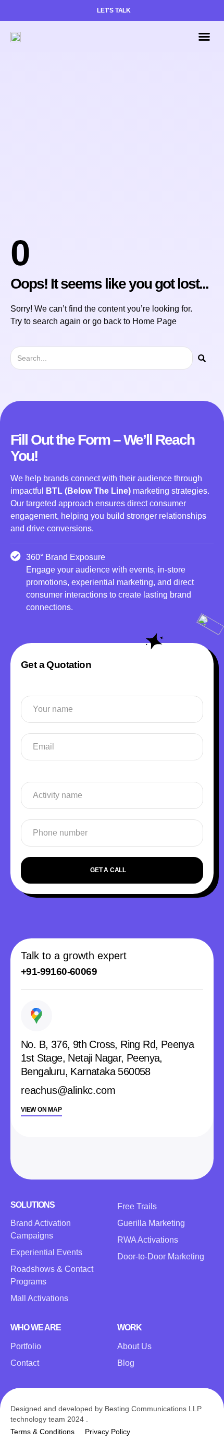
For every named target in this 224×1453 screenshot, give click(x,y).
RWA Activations (147, 1239)
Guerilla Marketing (151, 1223)
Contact (24, 1363)
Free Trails (137, 1206)
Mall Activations (39, 1298)
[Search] (202, 358)
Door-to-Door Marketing (160, 1256)
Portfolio (25, 1346)
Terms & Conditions (42, 1431)
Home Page (154, 321)
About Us (134, 1346)
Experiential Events (46, 1252)
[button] (204, 36)
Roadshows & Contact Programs (51, 1275)
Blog (125, 1363)
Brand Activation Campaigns (40, 1229)
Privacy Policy (107, 1431)
